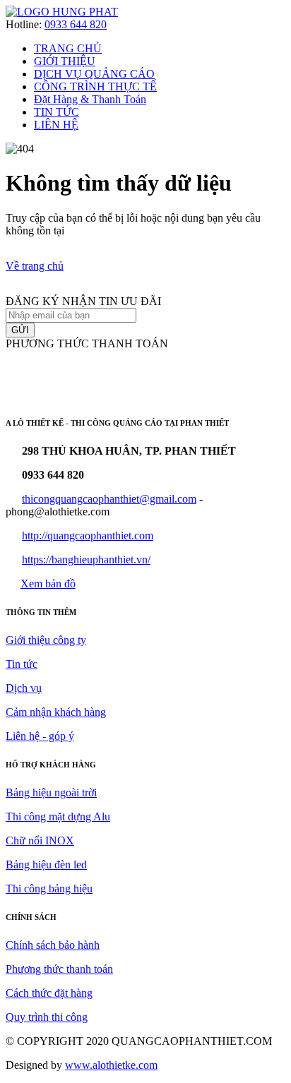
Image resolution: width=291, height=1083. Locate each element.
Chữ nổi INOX (40, 840)
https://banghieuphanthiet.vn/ (86, 560)
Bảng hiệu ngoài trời (51, 792)
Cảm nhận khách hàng (56, 712)
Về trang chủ (35, 266)
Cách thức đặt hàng (49, 993)
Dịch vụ (24, 688)
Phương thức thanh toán (59, 969)
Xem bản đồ (48, 584)
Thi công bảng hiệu (49, 888)
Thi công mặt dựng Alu (58, 816)
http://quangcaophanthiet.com (87, 535)
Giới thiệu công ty (46, 640)
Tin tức (21, 664)
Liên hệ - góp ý (40, 736)
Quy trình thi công (47, 1017)
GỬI (20, 330)
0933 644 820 (75, 24)
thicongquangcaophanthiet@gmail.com (109, 499)
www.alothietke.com (111, 1065)
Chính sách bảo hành (53, 945)
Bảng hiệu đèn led (46, 864)
